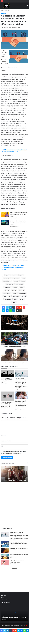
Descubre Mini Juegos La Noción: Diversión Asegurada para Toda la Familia (18, 222)
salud (15, 299)
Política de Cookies (5, 600)
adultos (8, 275)
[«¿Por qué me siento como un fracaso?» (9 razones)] (5, 562)
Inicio (3, 10)
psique (24, 296)
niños (14, 293)
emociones (10, 284)
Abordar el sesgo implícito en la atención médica (14, 324)
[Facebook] (3, 307)
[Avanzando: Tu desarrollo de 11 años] (5, 550)
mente (14, 290)
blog (24, 278)
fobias (15, 287)
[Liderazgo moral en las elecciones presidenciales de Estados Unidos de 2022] (7, 373)
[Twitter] (7, 307)
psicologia (23, 293)
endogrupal (19, 284)
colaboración (7, 281)
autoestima (16, 278)
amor (15, 275)
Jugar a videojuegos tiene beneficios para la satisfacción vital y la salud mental (19, 214)
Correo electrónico (5, 441)
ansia (21, 275)
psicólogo (16, 296)
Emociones (7, 10)
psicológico (7, 296)
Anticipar (6, 278)
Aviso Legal (3, 595)
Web (2, 446)
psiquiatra (8, 299)
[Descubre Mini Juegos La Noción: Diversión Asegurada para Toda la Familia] (5, 222)
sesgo (22, 299)
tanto (14, 302)
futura (22, 287)
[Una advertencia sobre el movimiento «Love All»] (5, 556)
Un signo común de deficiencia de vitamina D (14, 480)
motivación (7, 293)
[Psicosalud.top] (7, 5)
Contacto (3, 597)
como (16, 281)
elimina (23, 281)
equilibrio (7, 287)
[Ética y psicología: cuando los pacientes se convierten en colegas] (5, 544)
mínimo (22, 290)
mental (7, 290)
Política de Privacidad (5, 602)
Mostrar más (14, 568)
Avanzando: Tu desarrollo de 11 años (18, 548)
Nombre (3, 435)
